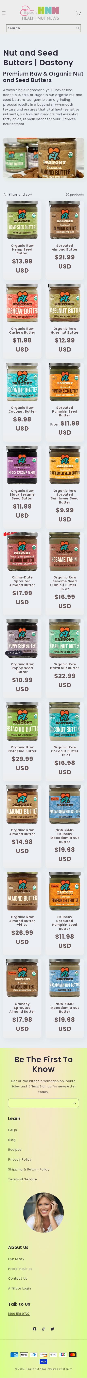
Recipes (14, 1149)
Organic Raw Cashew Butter (22, 330)
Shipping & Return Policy (28, 1169)
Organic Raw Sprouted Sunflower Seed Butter (65, 496)
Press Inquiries (20, 1268)
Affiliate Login (19, 1288)
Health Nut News (36, 1369)
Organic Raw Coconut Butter (22, 409)
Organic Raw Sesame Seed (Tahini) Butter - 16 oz (65, 583)
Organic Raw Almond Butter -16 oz (22, 921)
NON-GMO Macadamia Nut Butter (64, 1008)
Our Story (16, 1259)
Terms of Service (22, 1179)
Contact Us (17, 1278)
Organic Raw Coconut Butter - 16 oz (65, 751)
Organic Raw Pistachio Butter (22, 749)
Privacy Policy (20, 1159)
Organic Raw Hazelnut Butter (65, 330)
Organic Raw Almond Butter (22, 832)
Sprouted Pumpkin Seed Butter (64, 411)
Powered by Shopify (60, 1369)
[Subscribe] (74, 1103)
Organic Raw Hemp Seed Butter (22, 249)
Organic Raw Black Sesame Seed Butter (22, 494)
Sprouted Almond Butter (65, 247)
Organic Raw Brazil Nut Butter (64, 666)
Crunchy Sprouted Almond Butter (22, 1008)
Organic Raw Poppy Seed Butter (22, 668)
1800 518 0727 (19, 1314)
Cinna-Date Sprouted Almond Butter (22, 581)
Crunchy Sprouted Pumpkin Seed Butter (64, 923)
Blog (11, 1140)
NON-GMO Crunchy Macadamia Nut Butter (64, 836)
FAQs (12, 1130)
